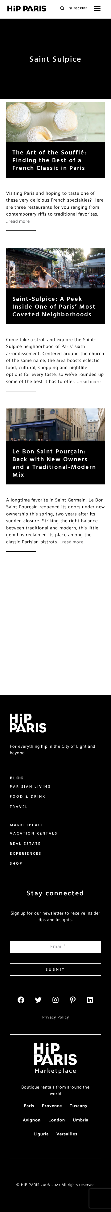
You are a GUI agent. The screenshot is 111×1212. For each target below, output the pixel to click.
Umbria (80, 1120)
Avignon (32, 1120)
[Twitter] (38, 1000)
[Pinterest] (73, 1000)
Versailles (66, 1134)
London (56, 1120)
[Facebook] (21, 1000)
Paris (29, 1106)
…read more (18, 221)
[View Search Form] (62, 8)
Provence (52, 1106)
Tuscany (79, 1106)
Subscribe (78, 8)
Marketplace (56, 1071)
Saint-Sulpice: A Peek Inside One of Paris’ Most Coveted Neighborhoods (54, 306)
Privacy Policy (55, 1017)
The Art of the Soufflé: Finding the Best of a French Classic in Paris (49, 160)
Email (58, 946)
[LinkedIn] (90, 1000)
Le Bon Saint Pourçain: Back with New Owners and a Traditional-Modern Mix (54, 462)
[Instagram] (55, 1000)
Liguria (41, 1134)
